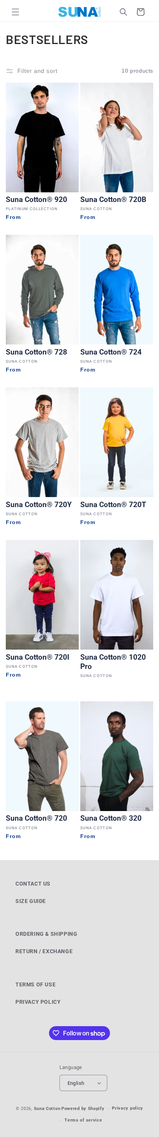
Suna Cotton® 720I (37, 657)
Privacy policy (127, 1108)
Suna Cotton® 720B (113, 199)
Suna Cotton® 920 (36, 199)
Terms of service (83, 1120)
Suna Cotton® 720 (36, 818)
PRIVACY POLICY (38, 1002)
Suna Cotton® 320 (111, 818)
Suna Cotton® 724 (111, 352)
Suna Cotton (47, 1108)
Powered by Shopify (83, 1108)
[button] (15, 11)
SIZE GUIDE (30, 901)
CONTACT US (33, 884)
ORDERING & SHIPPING (46, 934)
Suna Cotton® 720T (113, 505)
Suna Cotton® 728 (36, 352)
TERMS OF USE (35, 984)
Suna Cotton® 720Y (39, 505)
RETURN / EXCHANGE (44, 951)
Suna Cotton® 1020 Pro (113, 662)
